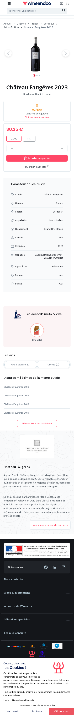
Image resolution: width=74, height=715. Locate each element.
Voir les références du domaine (50, 524)
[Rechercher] (64, 11)
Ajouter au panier (39, 158)
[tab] (20, 364)
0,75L (14, 138)
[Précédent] (8, 53)
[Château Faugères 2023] (37, 53)
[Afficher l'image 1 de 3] (34, 75)
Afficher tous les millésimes (37, 423)
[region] (37, 56)
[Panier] (62, 4)
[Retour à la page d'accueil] (37, 3)
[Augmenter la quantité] (62, 148)
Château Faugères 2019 (16, 412)
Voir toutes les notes (37, 117)
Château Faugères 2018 (16, 404)
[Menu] (9, 4)
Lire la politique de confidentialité (18, 700)
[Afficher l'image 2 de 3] (37, 75)
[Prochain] (65, 53)
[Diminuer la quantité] (12, 148)
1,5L (31, 139)
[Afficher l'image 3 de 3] (39, 75)
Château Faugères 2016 (16, 386)
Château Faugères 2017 (16, 395)
